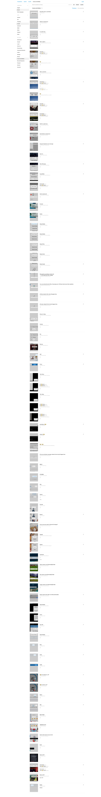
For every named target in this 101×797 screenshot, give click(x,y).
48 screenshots (81, 8)
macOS (29, 1)
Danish (25, 1)
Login (83, 1)
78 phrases (74, 8)
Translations (19, 1)
